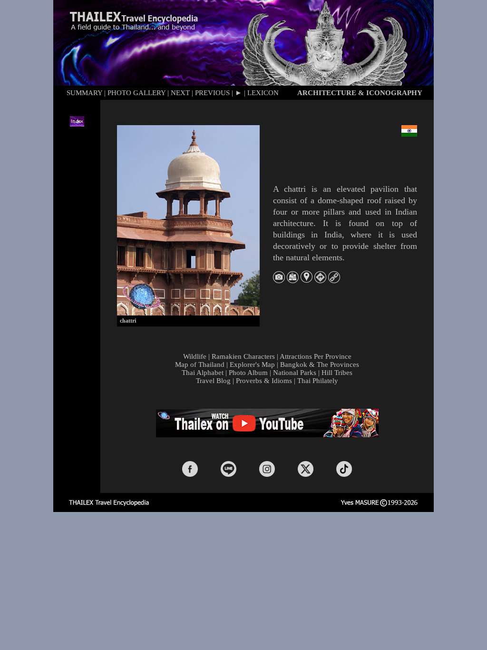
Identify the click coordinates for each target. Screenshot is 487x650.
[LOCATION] (306, 280)
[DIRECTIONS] (320, 280)
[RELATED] (334, 280)
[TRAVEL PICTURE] (279, 280)
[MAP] (293, 280)
